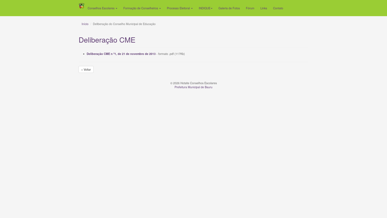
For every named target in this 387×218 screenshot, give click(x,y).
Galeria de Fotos (229, 8)
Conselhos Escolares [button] (101, 8)
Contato (278, 8)
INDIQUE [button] (204, 8)
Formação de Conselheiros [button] (141, 8)
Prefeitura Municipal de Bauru (193, 87)
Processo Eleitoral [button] (179, 8)
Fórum (250, 8)
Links (263, 8)
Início (85, 24)
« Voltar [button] (86, 69)
